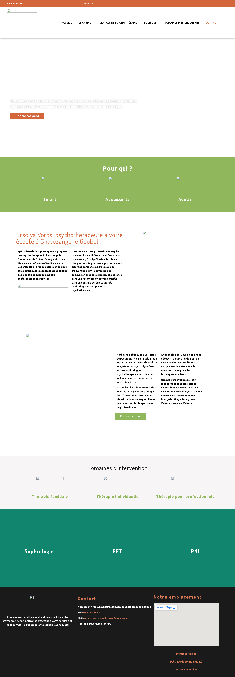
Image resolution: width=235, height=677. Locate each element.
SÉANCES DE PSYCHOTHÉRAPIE (118, 22)
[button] (27, 116)
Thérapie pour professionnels (185, 496)
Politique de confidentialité (186, 661)
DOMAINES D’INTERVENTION (181, 22)
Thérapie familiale (50, 496)
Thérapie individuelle (117, 496)
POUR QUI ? (151, 22)
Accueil (67, 22)
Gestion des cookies (186, 669)
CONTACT (212, 22)
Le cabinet (86, 22)
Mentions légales (186, 653)
